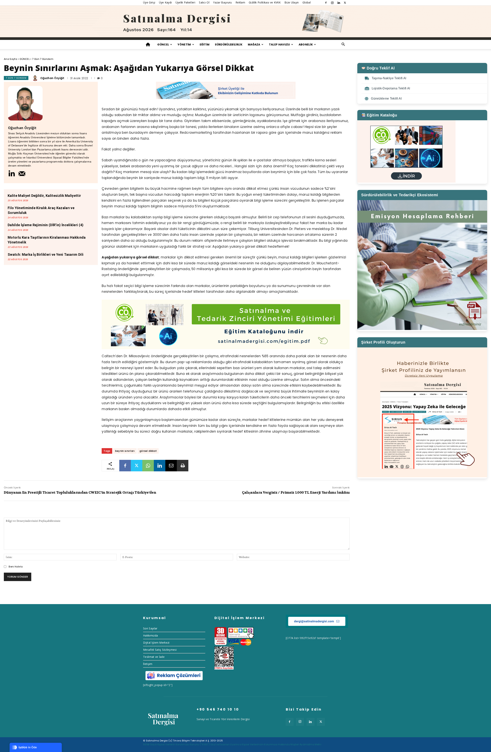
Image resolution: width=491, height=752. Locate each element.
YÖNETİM (184, 44)
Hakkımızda (150, 635)
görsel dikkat (148, 451)
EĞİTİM (205, 44)
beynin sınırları (125, 451)
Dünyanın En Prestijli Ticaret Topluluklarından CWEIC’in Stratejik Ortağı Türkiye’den (80, 492)
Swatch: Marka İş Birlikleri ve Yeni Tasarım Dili (45, 254)
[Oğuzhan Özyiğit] (35, 78)
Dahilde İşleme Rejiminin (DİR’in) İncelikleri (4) (46, 225)
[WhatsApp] (148, 465)
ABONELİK (306, 44)
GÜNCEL (163, 44)
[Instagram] (332, 2)
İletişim (147, 664)
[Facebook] (326, 2)
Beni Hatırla (16, 566)
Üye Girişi (149, 2)
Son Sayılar (150, 628)
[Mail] (22, 173)
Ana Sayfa (10, 59)
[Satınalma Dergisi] (245, 23)
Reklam (240, 2)
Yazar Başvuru (222, 2)
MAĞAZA (254, 44)
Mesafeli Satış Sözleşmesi (160, 649)
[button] (343, 45)
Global (306, 2)
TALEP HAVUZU (279, 44)
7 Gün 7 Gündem (42, 59)
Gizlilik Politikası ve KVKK (265, 2)
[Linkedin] (339, 2)
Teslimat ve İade (154, 657)
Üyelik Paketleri (185, 2)
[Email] (171, 465)
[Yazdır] (182, 465)
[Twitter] (345, 2)
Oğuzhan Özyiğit (52, 78)
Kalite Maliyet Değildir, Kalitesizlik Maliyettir (44, 196)
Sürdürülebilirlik (228, 44)
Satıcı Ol (204, 2)
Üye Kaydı (165, 2)
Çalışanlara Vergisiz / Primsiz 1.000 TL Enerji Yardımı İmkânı (296, 492)
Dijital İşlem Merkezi (156, 642)
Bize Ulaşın (291, 2)
